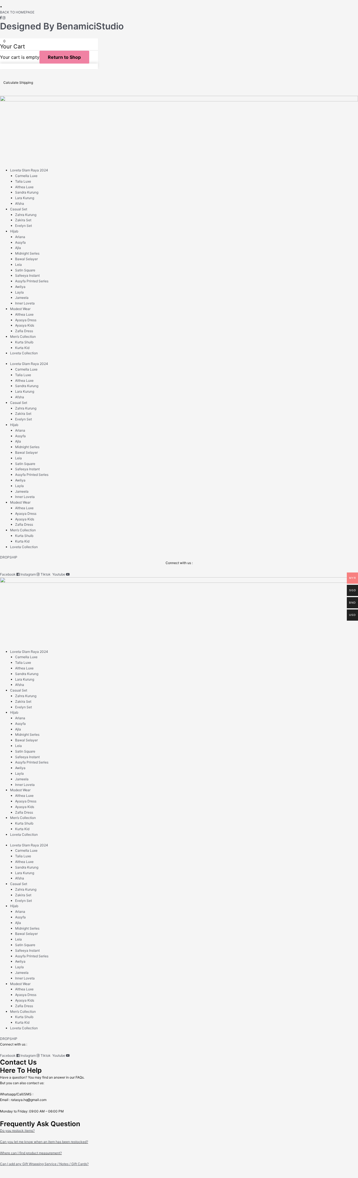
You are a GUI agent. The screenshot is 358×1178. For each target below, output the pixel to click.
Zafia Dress (24, 331)
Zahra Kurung (25, 215)
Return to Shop (64, 57)
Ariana (20, 237)
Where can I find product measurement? (31, 1153)
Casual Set (18, 209)
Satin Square (25, 270)
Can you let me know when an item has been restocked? (44, 1142)
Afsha (19, 203)
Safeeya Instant (27, 275)
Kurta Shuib (24, 342)
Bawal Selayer (26, 259)
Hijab (14, 231)
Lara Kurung (24, 198)
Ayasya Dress (25, 320)
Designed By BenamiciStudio (62, 26)
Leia (18, 264)
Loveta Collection (24, 353)
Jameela (22, 297)
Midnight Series (27, 253)
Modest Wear (20, 309)
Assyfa (20, 242)
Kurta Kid (22, 348)
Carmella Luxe (26, 176)
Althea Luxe (24, 187)
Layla (19, 292)
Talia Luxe (23, 181)
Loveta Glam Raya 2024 (29, 170)
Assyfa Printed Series (31, 281)
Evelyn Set (23, 226)
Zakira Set (23, 220)
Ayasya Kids (24, 325)
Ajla (18, 248)
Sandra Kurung (26, 192)
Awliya (20, 287)
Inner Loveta (25, 303)
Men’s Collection (23, 336)
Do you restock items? (17, 1130)
